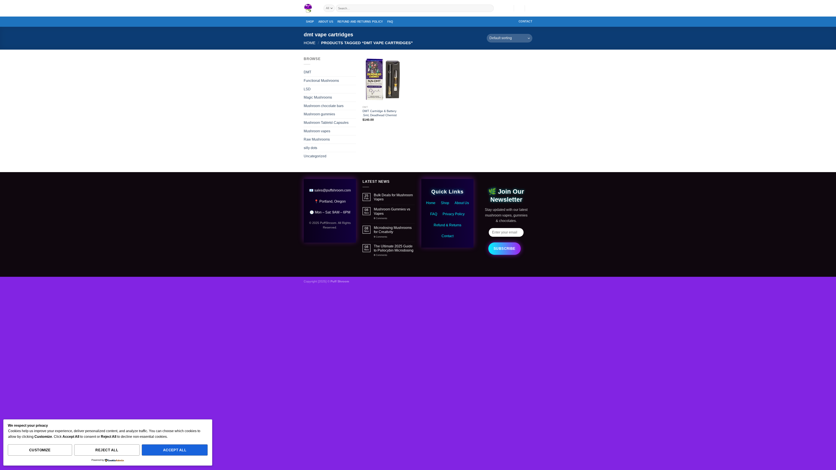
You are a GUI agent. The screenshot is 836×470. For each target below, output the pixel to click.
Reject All (106, 450)
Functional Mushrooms (321, 80)
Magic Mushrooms (318, 97)
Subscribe (505, 248)
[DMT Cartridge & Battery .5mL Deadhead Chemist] (382, 79)
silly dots (310, 148)
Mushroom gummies (319, 114)
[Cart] (530, 8)
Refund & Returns (447, 225)
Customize (40, 450)
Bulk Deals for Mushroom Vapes (393, 197)
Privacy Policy (454, 214)
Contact (447, 236)
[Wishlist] (509, 8)
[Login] (519, 8)
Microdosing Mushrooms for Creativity (393, 230)
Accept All (175, 450)
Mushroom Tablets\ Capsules (326, 122)
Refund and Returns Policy (360, 21)
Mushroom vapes (317, 131)
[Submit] (489, 8)
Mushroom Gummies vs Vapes (392, 211)
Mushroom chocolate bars (324, 106)
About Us (325, 21)
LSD (307, 89)
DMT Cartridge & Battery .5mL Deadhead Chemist (379, 113)
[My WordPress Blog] (310, 8)
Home (309, 42)
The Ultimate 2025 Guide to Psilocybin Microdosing (393, 248)
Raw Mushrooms (317, 139)
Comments (380, 218)
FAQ (390, 21)
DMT (307, 72)
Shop (310, 21)
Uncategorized (315, 156)
